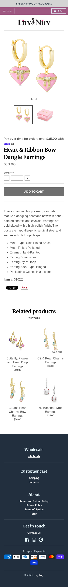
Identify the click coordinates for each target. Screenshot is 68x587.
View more (34, 318)
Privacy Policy (34, 505)
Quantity (9, 173)
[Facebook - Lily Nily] (27, 539)
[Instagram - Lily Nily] (34, 539)
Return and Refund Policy (34, 501)
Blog (34, 513)
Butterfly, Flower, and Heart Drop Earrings (17, 362)
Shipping (34, 478)
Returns (34, 482)
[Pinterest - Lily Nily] (41, 539)
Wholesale (34, 456)
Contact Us (34, 532)
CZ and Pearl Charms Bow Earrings (17, 411)
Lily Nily (39, 574)
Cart (60, 11)
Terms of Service (34, 509)
